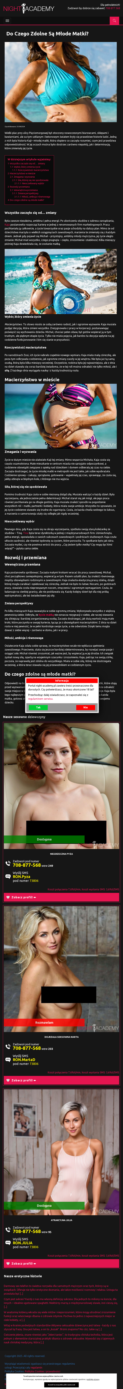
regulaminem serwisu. (40, 698)
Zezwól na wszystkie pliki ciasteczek (61, 1385)
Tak (38, 707)
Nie (85, 707)
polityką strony (93, 1379)
